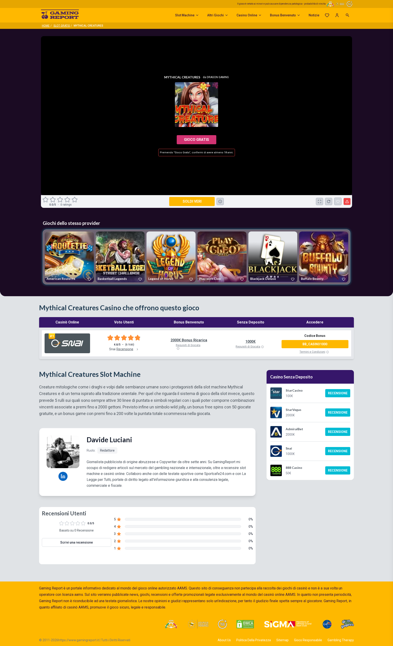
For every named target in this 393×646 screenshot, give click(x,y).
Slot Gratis (61, 25)
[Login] (337, 15)
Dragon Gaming (218, 77)
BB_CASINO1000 (314, 344)
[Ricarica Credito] (328, 201)
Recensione (338, 393)
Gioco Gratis (196, 139)
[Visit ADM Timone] (171, 624)
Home (46, 25)
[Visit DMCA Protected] (245, 624)
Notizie (314, 15)
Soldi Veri (192, 201)
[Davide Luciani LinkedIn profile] (63, 476)
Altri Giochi (215, 15)
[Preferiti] (327, 15)
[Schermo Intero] (319, 201)
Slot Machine (184, 15)
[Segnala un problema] (347, 201)
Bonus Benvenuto (283, 15)
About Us (224, 640)
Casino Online (247, 15)
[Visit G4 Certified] (327, 624)
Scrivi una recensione (76, 542)
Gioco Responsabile (308, 640)
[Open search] (347, 15)
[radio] (46, 199)
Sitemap (282, 640)
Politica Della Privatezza (253, 640)
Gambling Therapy (341, 640)
